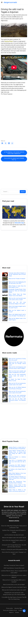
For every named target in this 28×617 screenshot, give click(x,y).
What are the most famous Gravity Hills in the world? (17, 359)
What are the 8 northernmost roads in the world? (14, 590)
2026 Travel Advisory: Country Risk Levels (14, 568)
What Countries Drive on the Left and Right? (14, 584)
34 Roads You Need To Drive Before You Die (17, 380)
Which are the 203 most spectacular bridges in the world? (17, 303)
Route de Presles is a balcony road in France (17, 457)
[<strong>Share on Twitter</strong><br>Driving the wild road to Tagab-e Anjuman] (5, 143)
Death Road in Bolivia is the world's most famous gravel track (17, 490)
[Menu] (2, 2)
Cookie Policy (21, 610)
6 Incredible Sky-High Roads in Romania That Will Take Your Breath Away (14, 598)
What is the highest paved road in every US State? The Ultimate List (17, 315)
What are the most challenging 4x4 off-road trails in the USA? (17, 282)
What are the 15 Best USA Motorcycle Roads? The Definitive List (17, 400)
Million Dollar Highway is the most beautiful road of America (17, 474)
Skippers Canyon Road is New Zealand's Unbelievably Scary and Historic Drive (17, 486)
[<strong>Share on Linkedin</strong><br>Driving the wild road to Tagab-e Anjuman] (9, 143)
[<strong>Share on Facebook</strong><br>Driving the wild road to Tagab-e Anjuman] (2, 143)
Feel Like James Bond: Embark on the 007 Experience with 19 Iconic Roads (17, 274)
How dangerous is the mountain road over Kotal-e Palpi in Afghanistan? (14, 152)
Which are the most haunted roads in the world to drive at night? (17, 299)
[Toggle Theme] (24, 610)
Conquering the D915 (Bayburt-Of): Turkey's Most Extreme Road (17, 465)
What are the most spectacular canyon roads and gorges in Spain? (17, 376)
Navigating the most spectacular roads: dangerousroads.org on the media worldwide (14, 593)
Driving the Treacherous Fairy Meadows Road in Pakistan (17, 482)
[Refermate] (14, 336)
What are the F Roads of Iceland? (17, 278)
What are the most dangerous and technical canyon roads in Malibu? (17, 367)
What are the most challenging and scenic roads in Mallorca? (14, 576)
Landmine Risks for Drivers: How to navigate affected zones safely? (14, 571)
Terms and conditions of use (10, 610)
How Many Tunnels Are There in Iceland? (14, 565)
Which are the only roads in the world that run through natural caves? (17, 363)
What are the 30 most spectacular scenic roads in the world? (17, 392)
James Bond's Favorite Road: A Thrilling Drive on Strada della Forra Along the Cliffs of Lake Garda (17, 452)
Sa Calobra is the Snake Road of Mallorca (17, 470)
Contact (17, 612)
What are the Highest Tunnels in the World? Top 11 (14, 587)
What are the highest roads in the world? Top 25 (17, 319)
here (18, 514)
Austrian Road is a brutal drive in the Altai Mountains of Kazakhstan (17, 448)
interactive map (19, 222)
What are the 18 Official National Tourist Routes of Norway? (17, 388)
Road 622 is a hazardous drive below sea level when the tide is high (17, 462)
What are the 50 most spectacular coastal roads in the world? (17, 384)
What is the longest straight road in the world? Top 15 (17, 307)
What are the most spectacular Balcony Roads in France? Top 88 (17, 396)
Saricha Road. (9, 41)
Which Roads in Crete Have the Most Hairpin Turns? (17, 286)
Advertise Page (18, 608)
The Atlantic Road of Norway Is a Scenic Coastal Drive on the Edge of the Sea (17, 478)
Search (23, 191)
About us (11, 612)
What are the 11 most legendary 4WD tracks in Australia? (14, 580)
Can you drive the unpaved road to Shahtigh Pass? (14, 159)
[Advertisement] (14, 174)
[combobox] (11, 191)
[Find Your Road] (14, 212)
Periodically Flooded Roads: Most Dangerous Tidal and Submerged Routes (17, 291)
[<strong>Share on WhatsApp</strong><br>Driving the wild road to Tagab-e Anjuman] (12, 143)
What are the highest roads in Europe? (17, 311)
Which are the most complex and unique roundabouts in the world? (17, 371)
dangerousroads (10, 2)
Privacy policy (9, 608)
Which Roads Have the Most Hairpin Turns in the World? (17, 295)
